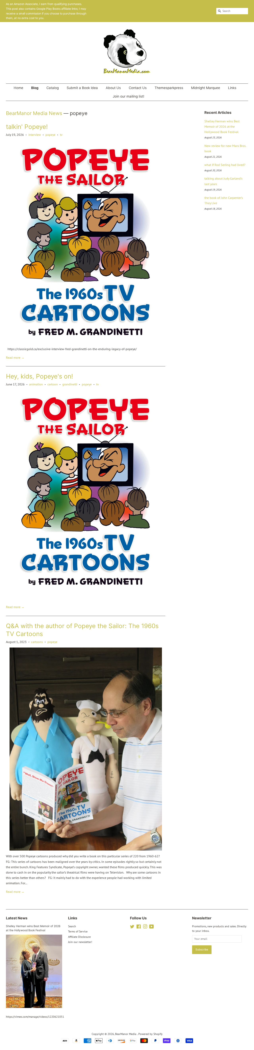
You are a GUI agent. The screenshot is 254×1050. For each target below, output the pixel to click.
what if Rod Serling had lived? (224, 165)
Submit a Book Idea (82, 88)
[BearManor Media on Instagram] (145, 927)
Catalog (52, 88)
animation (36, 384)
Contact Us (138, 88)
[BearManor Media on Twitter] (132, 927)
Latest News (16, 918)
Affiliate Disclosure (79, 937)
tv (61, 135)
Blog (34, 88)
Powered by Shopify (150, 1034)
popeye (50, 135)
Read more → (15, 357)
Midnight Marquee (205, 88)
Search (72, 926)
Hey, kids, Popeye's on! (39, 376)
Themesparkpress (169, 88)
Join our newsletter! (80, 942)
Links (232, 88)
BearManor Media (126, 1034)
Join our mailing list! (128, 96)
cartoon (52, 384)
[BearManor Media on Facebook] (138, 927)
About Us (113, 88)
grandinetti (69, 384)
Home (18, 88)
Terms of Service (78, 931)
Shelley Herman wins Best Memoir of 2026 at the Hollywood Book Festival (222, 126)
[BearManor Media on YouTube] (151, 927)
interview (34, 135)
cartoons (37, 642)
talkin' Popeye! (27, 126)
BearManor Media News (34, 113)
